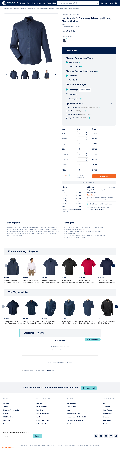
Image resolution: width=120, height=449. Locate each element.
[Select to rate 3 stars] (60, 349)
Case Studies (72, 406)
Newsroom (7, 420)
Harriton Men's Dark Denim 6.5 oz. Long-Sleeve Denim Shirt (49, 323)
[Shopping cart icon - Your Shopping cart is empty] (116, 5)
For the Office (51, 3)
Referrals (107, 417)
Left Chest (73, 76)
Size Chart (65, 175)
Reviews (6, 424)
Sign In (111, 3)
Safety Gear (41, 3)
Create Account (89, 388)
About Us (7, 403)
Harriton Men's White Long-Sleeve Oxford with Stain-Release (30, 282)
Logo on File (73, 95)
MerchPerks (108, 420)
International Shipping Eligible (77, 417)
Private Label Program (44, 420)
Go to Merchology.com (8, 447)
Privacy (44, 445)
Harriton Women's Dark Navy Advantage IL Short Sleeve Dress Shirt (31, 323)
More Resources (73, 424)
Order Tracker (108, 410)
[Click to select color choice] (64, 40)
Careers (6, 406)
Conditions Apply (111, 187)
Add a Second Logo (83, 107)
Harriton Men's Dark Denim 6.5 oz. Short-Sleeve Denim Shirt (86, 323)
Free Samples (108, 413)
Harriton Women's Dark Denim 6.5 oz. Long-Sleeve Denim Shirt (68, 323)
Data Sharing (51, 445)
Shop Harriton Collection (70, 14)
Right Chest (73, 80)
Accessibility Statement (64, 445)
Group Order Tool (42, 406)
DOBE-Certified (9, 417)
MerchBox (40, 403)
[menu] (11, 412)
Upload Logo (73, 90)
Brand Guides (72, 403)
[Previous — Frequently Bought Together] (6, 265)
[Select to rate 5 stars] (73, 349)
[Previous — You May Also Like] (3, 306)
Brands (22, 3)
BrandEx (39, 417)
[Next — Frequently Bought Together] (113, 265)
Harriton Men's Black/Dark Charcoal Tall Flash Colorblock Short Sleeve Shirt (69, 283)
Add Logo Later (74, 99)
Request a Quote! (77, 209)
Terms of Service (35, 445)
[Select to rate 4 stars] (66, 349)
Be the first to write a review (71, 26)
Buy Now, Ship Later (43, 413)
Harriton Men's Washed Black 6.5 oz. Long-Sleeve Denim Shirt (106, 323)
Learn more (50, 370)
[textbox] (60, 366)
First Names (76, 111)
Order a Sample (74, 67)
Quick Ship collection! (97, 209)
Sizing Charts (24, 445)
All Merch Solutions (43, 424)
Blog (69, 410)
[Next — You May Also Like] (116, 306)
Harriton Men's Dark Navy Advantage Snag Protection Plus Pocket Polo (106, 283)
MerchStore (41, 410)
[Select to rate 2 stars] (53, 349)
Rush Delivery (91, 195)
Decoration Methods (74, 413)
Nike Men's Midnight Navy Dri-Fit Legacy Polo (50, 281)
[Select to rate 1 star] (46, 349)
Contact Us (107, 406)
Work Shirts (31, 3)
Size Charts (107, 424)
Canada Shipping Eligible (76, 420)
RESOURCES (71, 399)
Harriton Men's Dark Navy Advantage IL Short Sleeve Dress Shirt (12, 323)
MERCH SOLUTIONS (43, 399)
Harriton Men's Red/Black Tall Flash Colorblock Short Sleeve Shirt (88, 283)
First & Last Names (78, 114)
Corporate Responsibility (12, 410)
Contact (104, 3)
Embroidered (73, 62)
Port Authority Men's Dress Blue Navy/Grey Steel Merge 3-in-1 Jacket (12, 283)
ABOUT (5, 399)
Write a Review (92, 339)
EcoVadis (7, 413)
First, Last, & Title (78, 118)
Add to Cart (104, 176)
